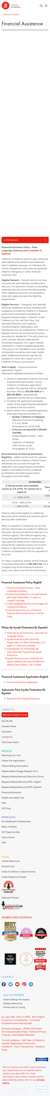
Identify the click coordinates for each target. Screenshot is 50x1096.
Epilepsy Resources (12, 1003)
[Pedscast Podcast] (12, 908)
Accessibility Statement (23, 1034)
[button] (46, 6)
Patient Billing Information (16, 999)
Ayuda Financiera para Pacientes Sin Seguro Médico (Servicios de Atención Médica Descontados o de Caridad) (25, 661)
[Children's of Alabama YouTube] (18, 985)
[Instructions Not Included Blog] (31, 985)
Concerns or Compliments (15, 1020)
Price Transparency (24, 1046)
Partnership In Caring (14, 1007)
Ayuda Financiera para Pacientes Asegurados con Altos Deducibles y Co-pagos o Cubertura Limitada (26, 642)
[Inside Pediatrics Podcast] (9, 892)
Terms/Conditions (11, 1040)
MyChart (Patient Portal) (15, 714)
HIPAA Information (32, 1028)
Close (40, 1089)
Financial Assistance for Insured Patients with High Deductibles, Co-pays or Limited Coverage (27, 597)
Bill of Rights (38, 1016)
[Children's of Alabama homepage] (18, 6)
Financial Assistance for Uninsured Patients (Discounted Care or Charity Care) (25, 613)
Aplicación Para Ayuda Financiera (23, 698)
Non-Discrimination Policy (15, 1031)
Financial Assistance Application (22, 682)
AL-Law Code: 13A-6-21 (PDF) (16, 1016)
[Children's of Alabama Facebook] (5, 985)
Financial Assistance (11, 1028)
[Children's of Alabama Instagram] (25, 985)
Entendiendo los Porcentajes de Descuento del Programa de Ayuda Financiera (24, 652)
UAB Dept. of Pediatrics (33, 1040)
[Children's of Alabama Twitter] (11, 985)
